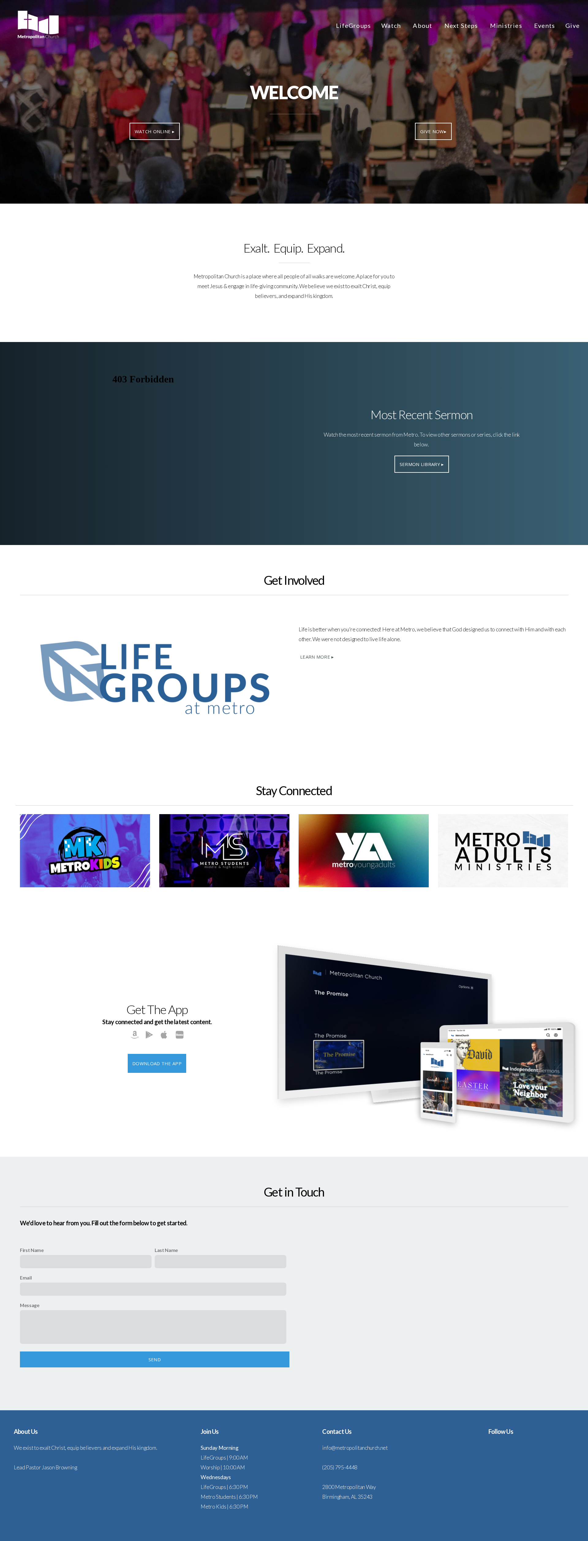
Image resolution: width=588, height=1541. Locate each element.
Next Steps (462, 25)
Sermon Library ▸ (422, 464)
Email (26, 1277)
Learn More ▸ (317, 657)
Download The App (157, 1063)
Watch (391, 25)
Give (572, 25)
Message (30, 1305)
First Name (32, 1250)
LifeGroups (353, 25)
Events (544, 25)
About (423, 25)
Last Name (166, 1250)
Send (155, 1359)
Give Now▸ (433, 131)
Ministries (507, 25)
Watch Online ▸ (155, 131)
